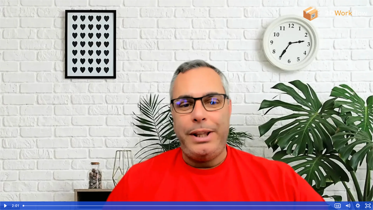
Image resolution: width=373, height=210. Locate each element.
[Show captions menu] (338, 205)
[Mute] (348, 205)
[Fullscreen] (368, 205)
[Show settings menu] (358, 205)
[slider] (177, 205)
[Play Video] (5, 205)
